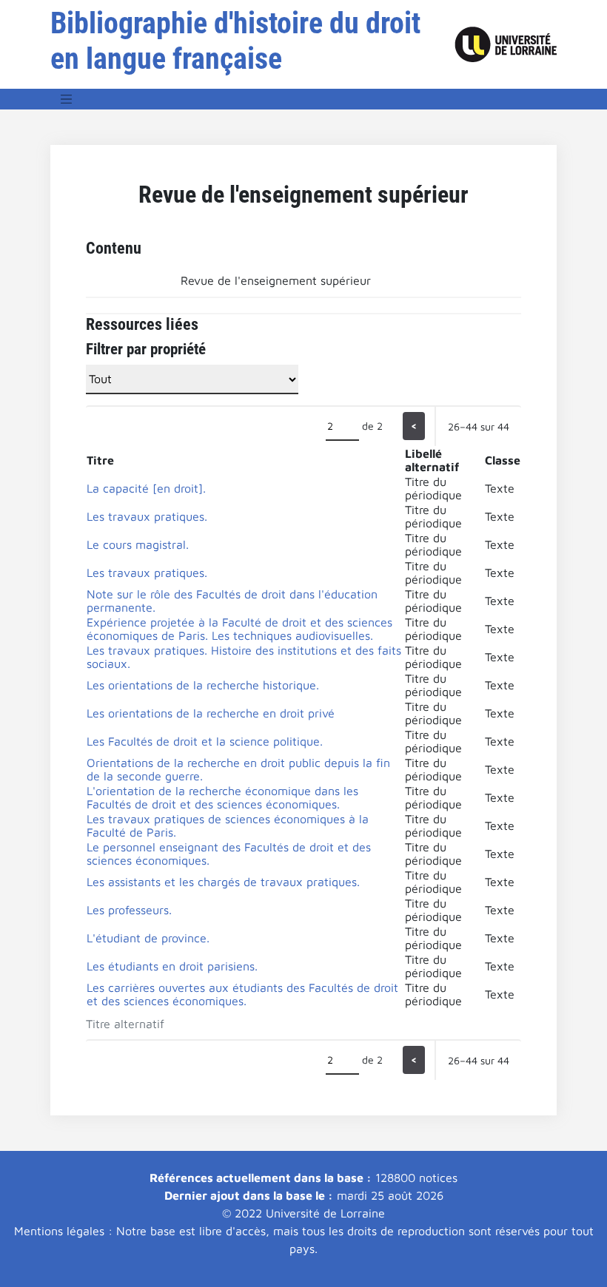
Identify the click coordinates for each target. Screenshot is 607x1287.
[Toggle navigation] (66, 99)
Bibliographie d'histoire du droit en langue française (235, 41)
